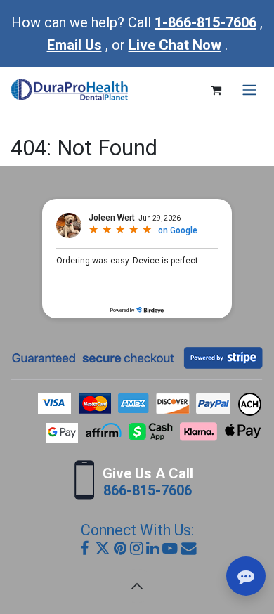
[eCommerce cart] (216, 90)
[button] (137, 586)
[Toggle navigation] (249, 90)
